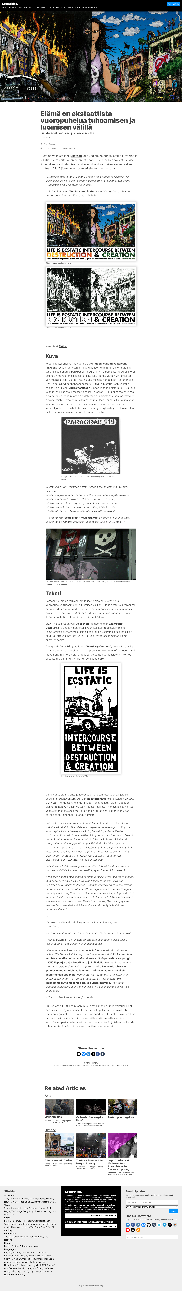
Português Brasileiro (68, 148)
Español (16, 1252)
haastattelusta (96, 798)
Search (44, 7)
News (16, 1202)
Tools (19, 7)
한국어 (43, 1265)
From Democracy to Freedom (18, 1221)
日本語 (15, 1259)
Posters (24, 1208)
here (101, 658)
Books (5, 7)
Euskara (16, 1262)
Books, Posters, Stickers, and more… (22, 1246)
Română (51, 1265)
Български (24, 1259)
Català (25, 1271)
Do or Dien (82, 623)
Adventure (14, 1198)
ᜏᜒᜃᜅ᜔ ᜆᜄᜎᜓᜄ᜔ (18, 1274)
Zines (7, 1208)
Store (36, 7)
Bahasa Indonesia (45, 1259)
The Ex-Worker (11, 1236)
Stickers (33, 1208)
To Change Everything (22, 1211)
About (63, 7)
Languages (54, 7)
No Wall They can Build (31, 1236)
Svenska (13, 1268)
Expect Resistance (19, 1224)
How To (8, 1202)
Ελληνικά (47, 1255)
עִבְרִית (28, 1268)
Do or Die (65, 646)
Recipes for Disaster (40, 1224)
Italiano (25, 1252)
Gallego (37, 1271)
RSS (14, 1196)
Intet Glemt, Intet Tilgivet (81, 517)
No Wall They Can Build (38, 1227)
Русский (29, 1255)
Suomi (7, 1259)
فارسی (41, 1262)
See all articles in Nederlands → (83, 7)
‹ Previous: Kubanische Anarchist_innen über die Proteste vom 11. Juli (81, 1065)
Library (12, 7)
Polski (38, 1255)
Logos (7, 1211)
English (55, 148)
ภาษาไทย (36, 1268)
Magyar (25, 1262)
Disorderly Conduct (97, 646)
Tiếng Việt (16, 1271)
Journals (15, 1208)
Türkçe (33, 1262)
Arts (45, 144)
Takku (63, 346)
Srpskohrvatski (24, 1265)
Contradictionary (42, 1221)
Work (6, 1224)
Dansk (21, 1268)
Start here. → (109, 1226)
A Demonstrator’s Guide (44, 1202)
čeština (7, 1262)
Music (49, 1208)
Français (43, 1252)
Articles (8, 1195)
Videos (41, 1208)
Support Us (173, 4)
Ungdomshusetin (79, 387)
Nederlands (10, 1265)
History (52, 144)
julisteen (76, 155)
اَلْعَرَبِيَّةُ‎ (35, 1265)
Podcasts (28, 7)
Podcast (8, 1233)
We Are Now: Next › (120, 1065)
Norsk (7, 1274)
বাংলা (6, 1268)
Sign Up (173, 1211)
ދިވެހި (31, 1271)
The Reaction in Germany (85, 191)
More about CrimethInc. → (103, 1216)
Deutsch (47, 148)
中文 (33, 1259)
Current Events (37, 1198)
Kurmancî (47, 1271)
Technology (25, 1202)
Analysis (25, 1198)
